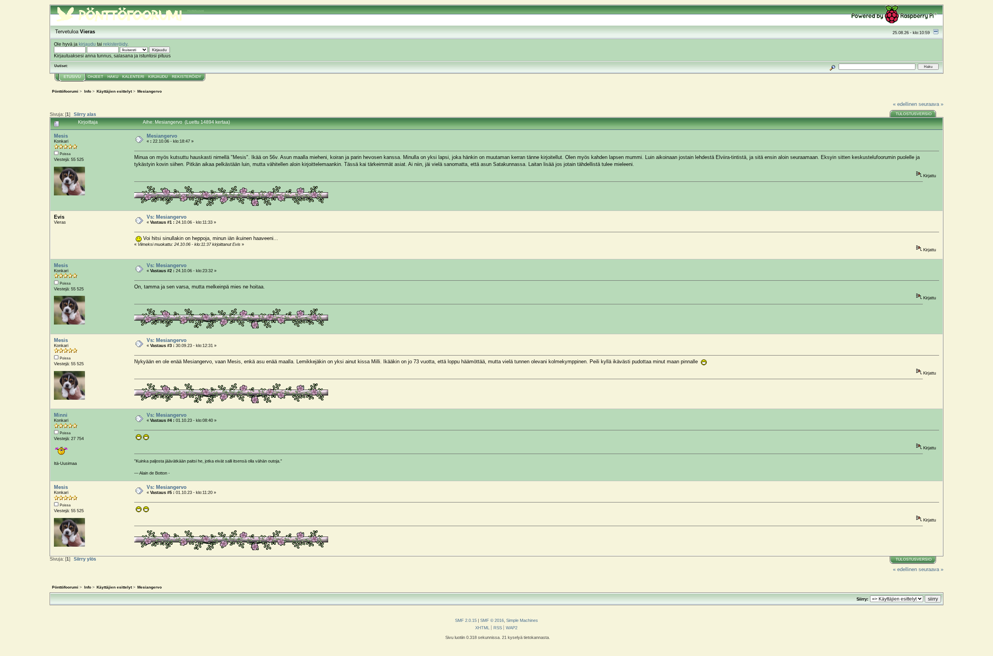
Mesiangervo (162, 136)
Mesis (61, 136)
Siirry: (862, 599)
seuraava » (931, 104)
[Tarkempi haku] (832, 66)
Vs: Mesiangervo (167, 217)
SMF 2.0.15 (466, 620)
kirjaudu (87, 44)
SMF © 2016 (492, 620)
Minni (60, 415)
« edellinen (905, 104)
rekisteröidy (115, 44)
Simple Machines (522, 620)
